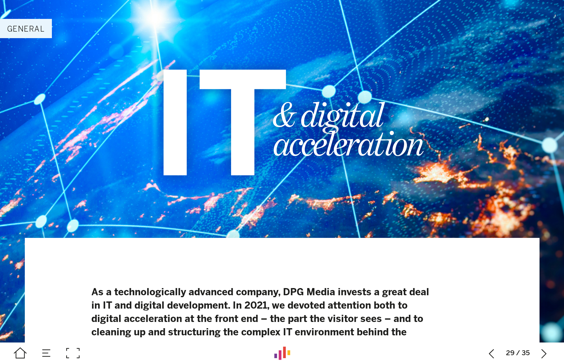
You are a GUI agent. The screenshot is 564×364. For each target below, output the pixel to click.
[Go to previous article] (491, 353)
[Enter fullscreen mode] (73, 353)
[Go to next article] (544, 353)
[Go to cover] (20, 353)
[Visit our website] (282, 353)
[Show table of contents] (46, 353)
